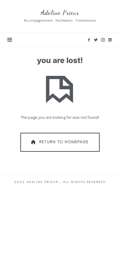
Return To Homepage (64, 142)
